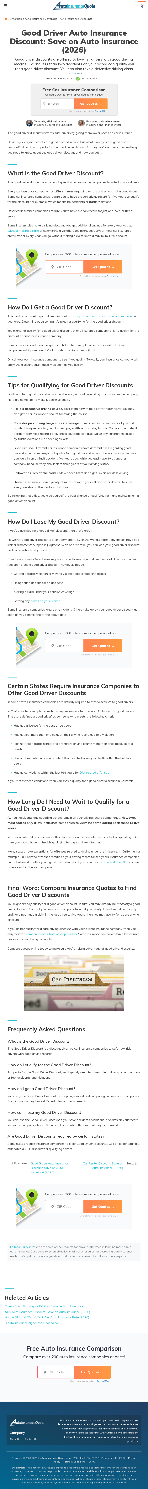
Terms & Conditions (74, 1461)
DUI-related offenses (94, 772)
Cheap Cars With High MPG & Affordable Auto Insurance (44, 1306)
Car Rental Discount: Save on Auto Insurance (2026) (103, 1165)
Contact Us (31, 1439)
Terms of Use (101, 111)
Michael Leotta (56, 121)
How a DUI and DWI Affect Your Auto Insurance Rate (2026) (47, 1317)
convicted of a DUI (114, 862)
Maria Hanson (111, 121)
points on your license (45, 601)
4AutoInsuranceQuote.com (55, 1458)
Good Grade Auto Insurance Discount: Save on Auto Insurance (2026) (50, 1167)
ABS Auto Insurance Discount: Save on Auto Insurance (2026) (47, 1312)
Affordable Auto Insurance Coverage (33, 19)
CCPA (91, 1461)
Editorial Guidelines (22, 1247)
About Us (15, 1439)
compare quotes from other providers (51, 934)
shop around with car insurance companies (103, 316)
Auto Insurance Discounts (76, 19)
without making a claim (23, 230)
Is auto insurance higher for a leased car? (33, 1323)
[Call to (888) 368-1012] (142, 5)
